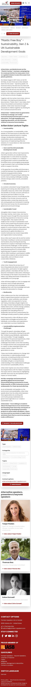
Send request (16, 3)
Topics (3, 659)
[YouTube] (9, 636)
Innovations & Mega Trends (18, 457)
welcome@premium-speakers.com (14, 628)
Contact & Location (7, 665)
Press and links (6, 30)
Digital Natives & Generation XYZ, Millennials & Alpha (14, 453)
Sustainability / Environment (9, 63)
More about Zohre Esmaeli (13, 603)
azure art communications (18, 685)
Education (4, 56)
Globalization (6, 457)
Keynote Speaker (7, 446)
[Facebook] (2, 636)
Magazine (4, 661)
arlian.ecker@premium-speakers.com (14, 481)
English (4, 475)
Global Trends (13, 56)
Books (18, 28)
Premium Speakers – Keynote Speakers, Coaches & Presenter (13, 657)
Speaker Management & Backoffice (12, 663)
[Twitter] (6, 636)
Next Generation (6, 59)
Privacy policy (5, 680)
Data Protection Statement (17, 680)
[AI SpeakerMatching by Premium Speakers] (23, 3)
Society (15, 59)
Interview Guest (16, 446)
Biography (5, 28)
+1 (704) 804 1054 (8, 626)
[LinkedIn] (13, 636)
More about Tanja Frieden (12, 534)
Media (12, 28)
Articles (25, 28)
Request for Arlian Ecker (13, 423)
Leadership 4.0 (23, 56)
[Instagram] (16, 636)
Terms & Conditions (6, 681)
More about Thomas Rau (12, 569)
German (3, 674)
